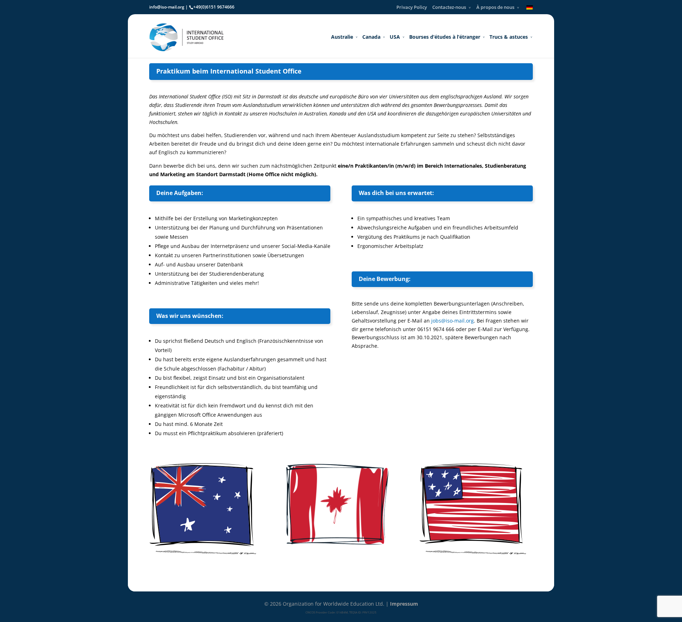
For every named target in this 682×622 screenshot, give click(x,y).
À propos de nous (495, 7)
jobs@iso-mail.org (452, 320)
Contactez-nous (449, 7)
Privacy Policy (411, 7)
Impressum (404, 603)
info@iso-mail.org (166, 7)
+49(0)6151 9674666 (213, 7)
